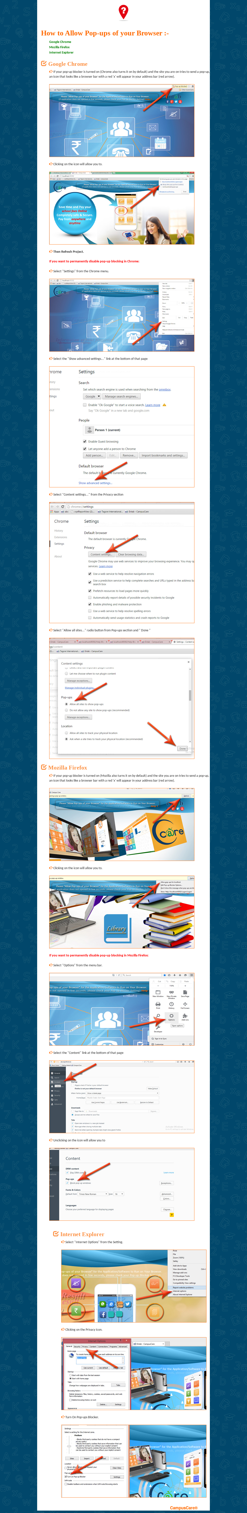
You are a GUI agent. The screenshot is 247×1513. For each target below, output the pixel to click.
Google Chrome (60, 42)
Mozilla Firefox (59, 47)
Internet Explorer (61, 53)
